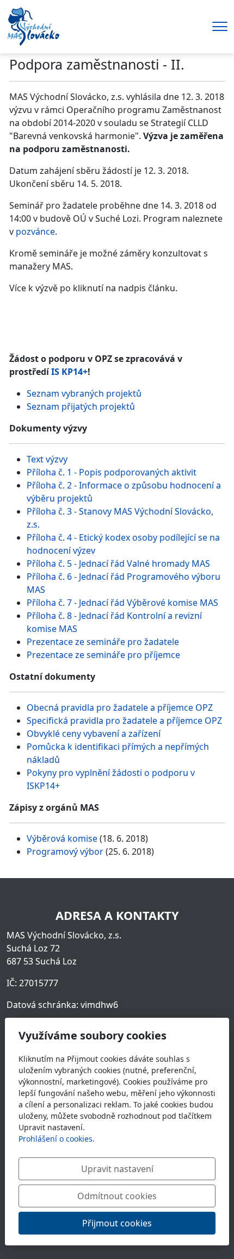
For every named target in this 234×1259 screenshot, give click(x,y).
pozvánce (35, 231)
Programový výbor (65, 851)
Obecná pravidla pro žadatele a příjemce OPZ (120, 707)
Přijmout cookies (117, 1223)
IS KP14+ (69, 372)
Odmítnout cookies (117, 1196)
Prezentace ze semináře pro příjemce (103, 655)
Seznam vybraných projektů (84, 393)
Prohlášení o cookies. (57, 1138)
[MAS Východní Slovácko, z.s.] (33, 26)
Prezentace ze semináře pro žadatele (103, 642)
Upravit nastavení (117, 1169)
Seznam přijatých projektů (81, 406)
